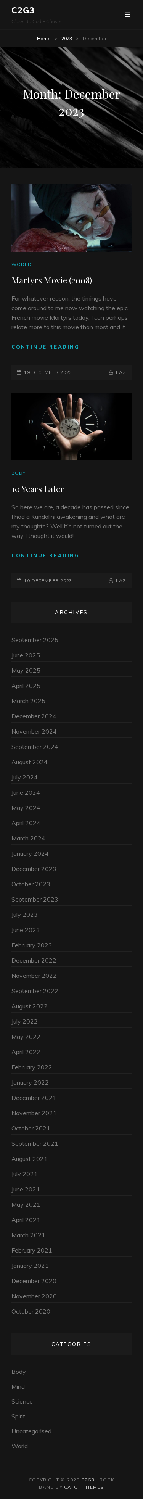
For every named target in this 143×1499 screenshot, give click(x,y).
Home (44, 38)
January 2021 (30, 1265)
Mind (18, 1386)
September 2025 (34, 640)
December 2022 (33, 960)
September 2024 (34, 746)
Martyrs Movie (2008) (51, 280)
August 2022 (29, 1006)
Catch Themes (84, 1487)
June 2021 (25, 1189)
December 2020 (33, 1281)
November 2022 (34, 975)
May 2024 (25, 807)
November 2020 (34, 1296)
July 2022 (24, 1021)
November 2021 (34, 1113)
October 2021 (30, 1128)
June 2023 (25, 930)
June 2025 (25, 655)
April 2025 (25, 685)
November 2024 (34, 731)
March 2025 (28, 701)
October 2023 (30, 884)
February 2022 (31, 1067)
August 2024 (29, 762)
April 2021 (25, 1220)
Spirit (18, 1416)
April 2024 (25, 823)
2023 (66, 38)
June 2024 (25, 792)
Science (22, 1401)
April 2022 (25, 1052)
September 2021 (34, 1143)
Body (18, 473)
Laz (121, 372)
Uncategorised (31, 1431)
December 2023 (33, 869)
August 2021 (29, 1158)
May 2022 (25, 1036)
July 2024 (24, 777)
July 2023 (24, 914)
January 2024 (30, 853)
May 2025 (25, 670)
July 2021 (24, 1174)
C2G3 (23, 10)
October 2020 (30, 1311)
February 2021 (31, 1250)
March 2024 (28, 838)
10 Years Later (37, 488)
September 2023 (34, 899)
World (21, 264)
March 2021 (28, 1235)
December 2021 (33, 1097)
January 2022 (30, 1082)
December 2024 (33, 716)
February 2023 (31, 945)
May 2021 (25, 1204)
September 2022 (34, 991)
